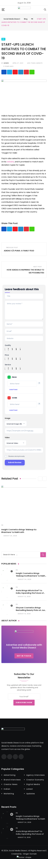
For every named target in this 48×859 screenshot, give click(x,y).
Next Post (37, 267)
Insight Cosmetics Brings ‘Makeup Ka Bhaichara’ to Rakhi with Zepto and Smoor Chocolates (31, 577)
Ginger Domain (30, 854)
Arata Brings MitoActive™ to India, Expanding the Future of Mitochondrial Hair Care (30, 593)
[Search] (45, 9)
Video (7, 437)
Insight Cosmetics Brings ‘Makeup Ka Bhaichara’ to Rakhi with (18, 530)
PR (2, 525)
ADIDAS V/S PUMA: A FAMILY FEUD (19, 250)
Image (7, 418)
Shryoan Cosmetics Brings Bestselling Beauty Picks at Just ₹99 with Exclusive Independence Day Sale (31, 611)
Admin (6, 63)
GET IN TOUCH (24, 656)
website (10, 161)
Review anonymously (17, 456)
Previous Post (12, 248)
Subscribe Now (24, 702)
